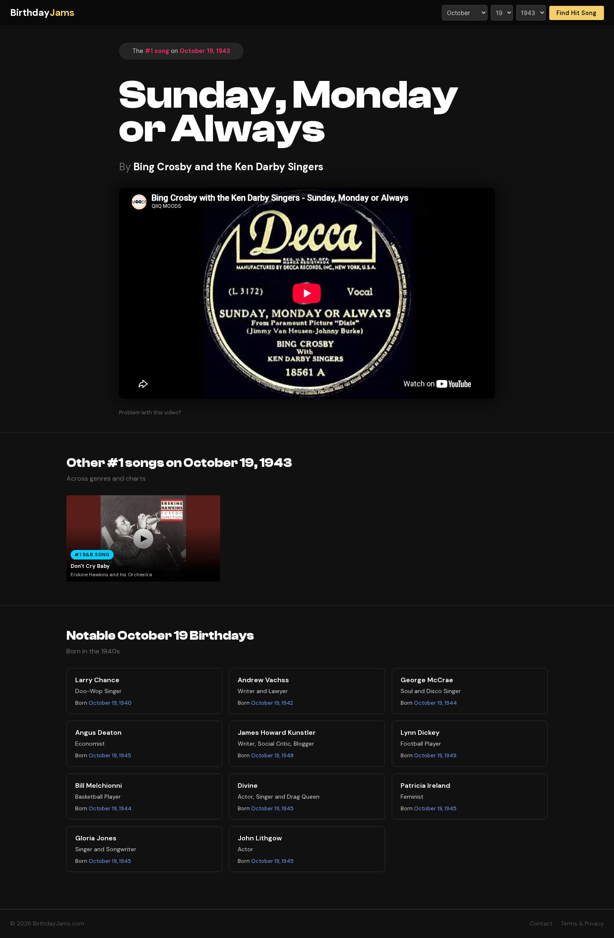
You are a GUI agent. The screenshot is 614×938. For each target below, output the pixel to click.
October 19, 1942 (272, 702)
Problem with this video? (150, 412)
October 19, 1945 (110, 755)
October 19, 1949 (435, 755)
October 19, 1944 (435, 702)
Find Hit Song (576, 13)
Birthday (42, 13)
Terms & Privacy (582, 923)
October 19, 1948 (272, 755)
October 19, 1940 (110, 702)
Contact (541, 923)
